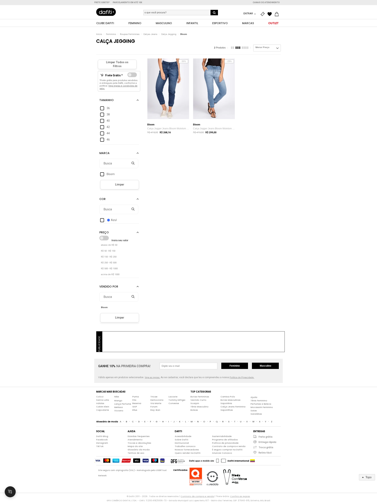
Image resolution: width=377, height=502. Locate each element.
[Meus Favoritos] (270, 14)
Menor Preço (262, 47)
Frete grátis (266, 436)
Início (99, 34)
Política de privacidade (225, 443)
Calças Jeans (150, 34)
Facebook (102, 439)
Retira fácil (265, 452)
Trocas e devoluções (139, 443)
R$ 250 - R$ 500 (108, 262)
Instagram (102, 443)
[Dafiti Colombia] (252, 460)
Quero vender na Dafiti (187, 453)
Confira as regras (240, 496)
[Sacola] (278, 14)
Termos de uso (136, 453)
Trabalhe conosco (185, 446)
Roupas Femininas (129, 34)
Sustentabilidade (222, 436)
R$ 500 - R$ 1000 (109, 268)
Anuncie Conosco (222, 453)
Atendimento (135, 439)
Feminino (111, 34)
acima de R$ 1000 (110, 274)
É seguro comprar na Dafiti (227, 449)
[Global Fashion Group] (178, 460)
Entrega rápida (267, 442)
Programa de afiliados (225, 439)
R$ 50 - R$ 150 (108, 251)
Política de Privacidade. (242, 377)
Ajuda (254, 397)
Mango (118, 400)
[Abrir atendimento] (10, 491)
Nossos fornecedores (187, 449)
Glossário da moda (139, 449)
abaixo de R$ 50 (109, 245)
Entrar (248, 13)
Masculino (265, 365)
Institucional (182, 443)
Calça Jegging (168, 34)
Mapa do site (135, 446)
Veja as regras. (152, 377)
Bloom (183, 34)
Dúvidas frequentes (139, 436)
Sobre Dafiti (181, 439)
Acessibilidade (183, 436)
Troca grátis (266, 447)
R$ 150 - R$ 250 (108, 257)
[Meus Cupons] (263, 14)
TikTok (99, 446)
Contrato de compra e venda (228, 446)
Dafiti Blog (102, 436)
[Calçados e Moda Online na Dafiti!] (106, 12)
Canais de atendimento (266, 2)
